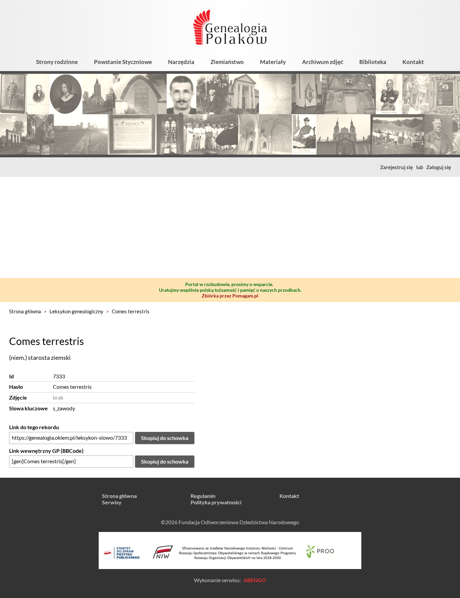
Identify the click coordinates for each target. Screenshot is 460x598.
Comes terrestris (131, 311)
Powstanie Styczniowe (123, 61)
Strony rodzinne (57, 61)
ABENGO (254, 580)
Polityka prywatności (216, 502)
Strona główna (25, 311)
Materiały (273, 61)
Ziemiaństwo (227, 61)
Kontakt (413, 61)
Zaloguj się (438, 167)
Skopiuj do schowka (164, 438)
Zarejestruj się (396, 167)
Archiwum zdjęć (322, 61)
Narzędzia (181, 61)
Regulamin (203, 496)
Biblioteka (372, 61)
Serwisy (112, 502)
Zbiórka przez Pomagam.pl (230, 295)
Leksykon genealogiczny (76, 311)
